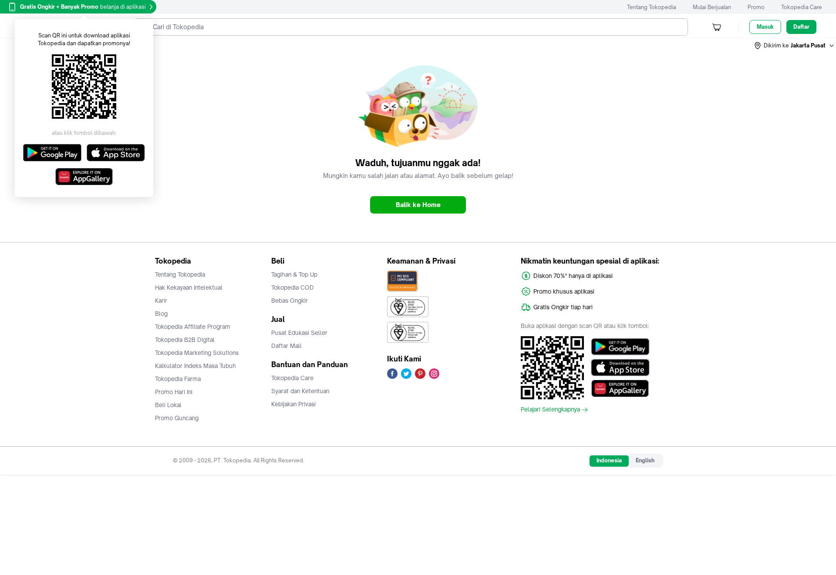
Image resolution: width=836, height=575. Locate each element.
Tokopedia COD (292, 287)
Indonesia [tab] (609, 460)
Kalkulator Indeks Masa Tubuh (195, 365)
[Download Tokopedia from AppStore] (620, 367)
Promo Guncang (177, 418)
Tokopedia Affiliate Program (192, 326)
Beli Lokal (168, 404)
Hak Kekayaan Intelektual (188, 287)
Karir (161, 300)
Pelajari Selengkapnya (550, 409)
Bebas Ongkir (289, 300)
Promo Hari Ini (173, 391)
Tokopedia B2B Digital (185, 339)
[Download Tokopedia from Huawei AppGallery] (620, 388)
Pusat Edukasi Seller (299, 332)
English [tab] (645, 460)
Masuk (765, 26)
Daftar (801, 26)
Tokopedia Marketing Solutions (197, 352)
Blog (161, 313)
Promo (756, 7)
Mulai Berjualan (712, 7)
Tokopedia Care (801, 7)
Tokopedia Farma (178, 378)
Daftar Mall (286, 345)
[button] (794, 45)
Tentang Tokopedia (651, 7)
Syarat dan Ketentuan (300, 391)
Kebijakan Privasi (293, 404)
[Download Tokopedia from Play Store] (620, 346)
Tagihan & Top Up (294, 274)
